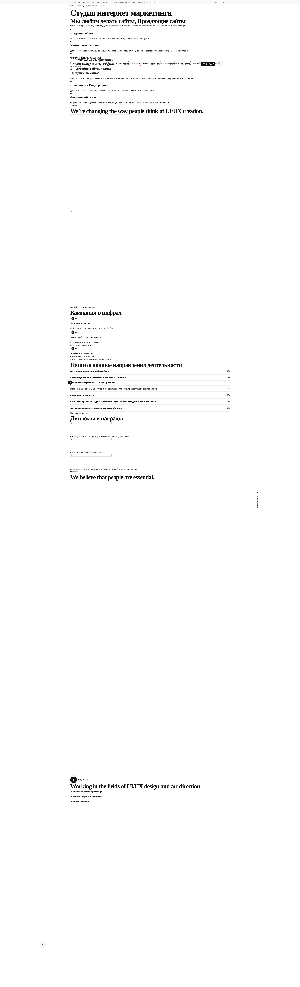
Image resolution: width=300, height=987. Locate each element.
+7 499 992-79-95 (220, 2)
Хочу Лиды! (208, 64)
